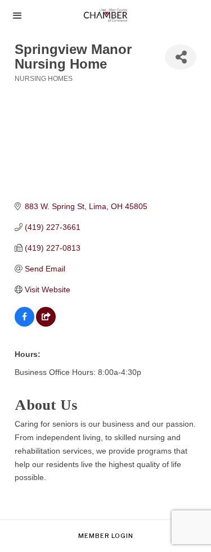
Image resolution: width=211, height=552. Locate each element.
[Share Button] (180, 57)
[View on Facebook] (24, 323)
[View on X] (46, 323)
